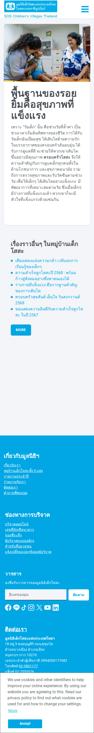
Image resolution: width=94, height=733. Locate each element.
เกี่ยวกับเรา (12, 465)
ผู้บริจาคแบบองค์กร (19, 541)
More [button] (12, 710)
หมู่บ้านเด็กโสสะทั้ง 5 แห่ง (23, 471)
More (21, 330)
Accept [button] (25, 723)
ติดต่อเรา (11, 487)
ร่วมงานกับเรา (15, 482)
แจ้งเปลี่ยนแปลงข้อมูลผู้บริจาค (28, 552)
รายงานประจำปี (16, 476)
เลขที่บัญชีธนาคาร (19, 530)
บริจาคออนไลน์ (17, 524)
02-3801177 (28, 666)
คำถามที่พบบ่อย (15, 493)
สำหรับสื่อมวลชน (18, 546)
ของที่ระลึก (13, 535)
